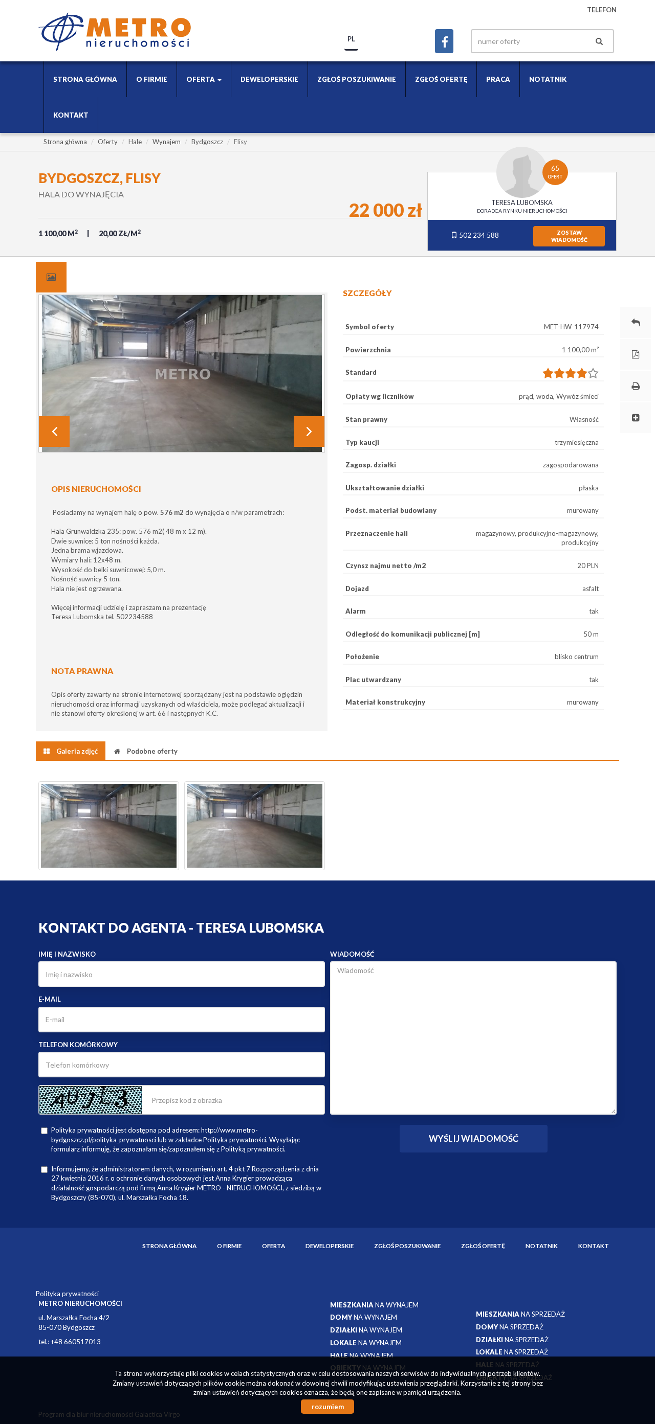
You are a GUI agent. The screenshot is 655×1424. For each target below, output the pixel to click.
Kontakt (71, 115)
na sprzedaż (520, 1314)
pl (351, 39)
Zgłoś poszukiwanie (356, 79)
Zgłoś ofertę (441, 79)
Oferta (273, 1245)
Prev (54, 431)
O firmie (151, 79)
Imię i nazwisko (67, 954)
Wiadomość (352, 954)
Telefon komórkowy (78, 1045)
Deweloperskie (269, 79)
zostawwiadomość (569, 236)
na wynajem (374, 1305)
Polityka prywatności (67, 1294)
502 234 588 (478, 235)
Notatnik (547, 79)
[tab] (51, 277)
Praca (498, 79)
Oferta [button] (201, 79)
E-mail (49, 999)
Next (309, 431)
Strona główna (85, 79)
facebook (444, 41)
